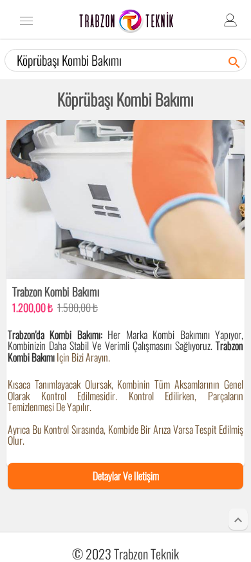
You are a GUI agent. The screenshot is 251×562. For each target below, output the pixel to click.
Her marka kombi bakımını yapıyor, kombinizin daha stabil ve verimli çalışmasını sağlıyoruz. (125, 340)
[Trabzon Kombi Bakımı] (125, 197)
